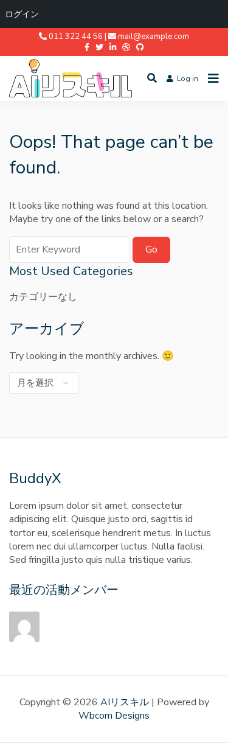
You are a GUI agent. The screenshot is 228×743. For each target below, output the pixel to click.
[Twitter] (99, 47)
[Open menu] (210, 78)
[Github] (140, 47)
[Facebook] (87, 47)
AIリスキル (124, 702)
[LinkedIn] (112, 47)
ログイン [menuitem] (22, 14)
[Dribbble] (126, 47)
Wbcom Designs (114, 715)
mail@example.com (153, 36)
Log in (187, 78)
